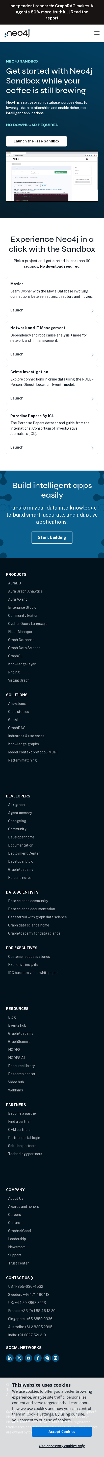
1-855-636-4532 (28, 1286)
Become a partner (22, 1113)
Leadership (17, 1239)
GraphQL (15, 656)
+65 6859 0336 (39, 1319)
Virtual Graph (19, 680)
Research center (21, 1074)
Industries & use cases (26, 736)
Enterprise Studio (22, 607)
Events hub (17, 1025)
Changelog (17, 821)
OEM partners (19, 1130)
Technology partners (25, 1154)
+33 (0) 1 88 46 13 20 (38, 1311)
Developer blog (20, 861)
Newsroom (16, 1247)
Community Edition (23, 616)
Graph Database (21, 640)
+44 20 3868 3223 (30, 1303)
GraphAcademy (20, 870)
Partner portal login (24, 1138)
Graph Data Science (24, 648)
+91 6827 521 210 (31, 1335)
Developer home (21, 837)
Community (17, 829)
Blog (12, 1017)
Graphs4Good (19, 1231)
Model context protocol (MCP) (33, 752)
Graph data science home (28, 925)
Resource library (21, 1066)
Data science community (28, 901)
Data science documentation (31, 909)
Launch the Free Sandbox (36, 141)
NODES (14, 1050)
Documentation (20, 845)
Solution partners (22, 1146)
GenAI (13, 720)
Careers (14, 1215)
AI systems (17, 704)
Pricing (14, 672)
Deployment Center (24, 853)
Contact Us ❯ (20, 1278)
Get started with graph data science (37, 917)
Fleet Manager (20, 632)
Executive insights (23, 965)
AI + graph (16, 805)
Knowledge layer (22, 664)
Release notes (20, 878)
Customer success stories (29, 957)
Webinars (15, 1090)
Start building (52, 537)
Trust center (18, 1263)
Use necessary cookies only (62, 1445)
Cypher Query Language (27, 624)
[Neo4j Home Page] (17, 33)
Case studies (18, 712)
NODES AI (16, 1058)
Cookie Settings (40, 1414)
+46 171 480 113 (36, 1295)
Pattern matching (22, 760)
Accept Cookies (61, 1431)
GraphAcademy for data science (34, 933)
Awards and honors (23, 1207)
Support (14, 1255)
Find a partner (19, 1122)
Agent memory (20, 813)
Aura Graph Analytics (25, 591)
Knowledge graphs (23, 744)
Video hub (16, 1082)
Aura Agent (17, 599)
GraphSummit (19, 1042)
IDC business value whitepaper (33, 973)
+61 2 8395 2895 (38, 1327)
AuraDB (14, 583)
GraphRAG (16, 728)
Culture (14, 1223)
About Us (15, 1198)
